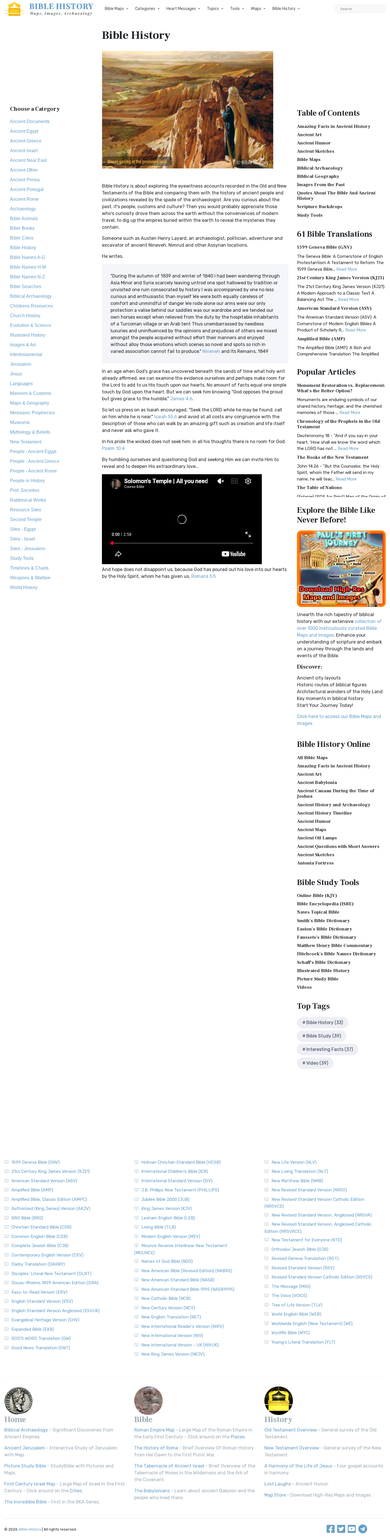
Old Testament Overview (290, 1430)
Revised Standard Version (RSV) (303, 1267)
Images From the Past (321, 185)
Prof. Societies (24, 490)
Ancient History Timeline (324, 813)
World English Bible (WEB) (296, 1314)
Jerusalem (20, 364)
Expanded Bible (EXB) (32, 1329)
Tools (235, 8)
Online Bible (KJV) (317, 895)
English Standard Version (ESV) (42, 1301)
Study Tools (22, 558)
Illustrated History (27, 335)
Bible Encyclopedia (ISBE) (325, 904)
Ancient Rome (24, 199)
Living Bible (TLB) (158, 1227)
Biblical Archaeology (31, 296)
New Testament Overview (291, 1448)
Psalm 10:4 (113, 448)
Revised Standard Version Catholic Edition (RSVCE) (322, 1277)
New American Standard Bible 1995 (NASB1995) (187, 1289)
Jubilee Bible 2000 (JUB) (165, 1199)
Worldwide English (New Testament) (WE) (312, 1323)
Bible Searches (25, 286)
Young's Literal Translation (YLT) (303, 1342)
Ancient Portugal (27, 189)
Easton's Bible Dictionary (324, 929)
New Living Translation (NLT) (300, 1171)
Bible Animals (24, 218)
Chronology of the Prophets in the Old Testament (338, 424)
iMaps (256, 8)
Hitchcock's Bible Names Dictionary (336, 954)
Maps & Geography (29, 403)
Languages (21, 383)
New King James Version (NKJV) (172, 1354)
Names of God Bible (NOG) (167, 1261)
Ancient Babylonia (317, 782)
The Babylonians (152, 1490)
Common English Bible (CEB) (39, 1236)
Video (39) (317, 1063)
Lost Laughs (277, 1484)
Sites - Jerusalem (27, 548)
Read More (346, 269)
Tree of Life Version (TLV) (297, 1305)
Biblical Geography (318, 176)
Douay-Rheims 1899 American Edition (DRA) (54, 1282)
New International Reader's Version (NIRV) (182, 1326)
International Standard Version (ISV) (176, 1180)
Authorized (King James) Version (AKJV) (50, 1208)
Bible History (283, 8)
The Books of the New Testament (332, 457)
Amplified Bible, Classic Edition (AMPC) (49, 1199)
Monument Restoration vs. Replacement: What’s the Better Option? (341, 388)
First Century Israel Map (29, 1484)
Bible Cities (21, 238)
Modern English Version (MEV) (170, 1236)
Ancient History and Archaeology (333, 805)
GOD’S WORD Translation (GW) (41, 1338)
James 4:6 (181, 398)
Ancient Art (309, 135)
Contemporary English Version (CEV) (47, 1255)
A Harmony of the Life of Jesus (298, 1466)
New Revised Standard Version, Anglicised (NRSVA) (322, 1215)
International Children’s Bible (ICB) (174, 1171)
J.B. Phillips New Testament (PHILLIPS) (180, 1190)
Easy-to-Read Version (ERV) (39, 1292)
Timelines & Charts (29, 568)
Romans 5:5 (203, 576)
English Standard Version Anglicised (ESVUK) (55, 1310)
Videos (304, 987)
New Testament (25, 441)
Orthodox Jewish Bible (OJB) (300, 1249)
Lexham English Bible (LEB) (168, 1218)
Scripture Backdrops (319, 207)
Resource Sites (25, 509)
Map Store (275, 1495)
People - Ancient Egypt (33, 451)
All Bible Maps (312, 758)
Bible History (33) (324, 1022)
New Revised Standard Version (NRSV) (309, 1190)
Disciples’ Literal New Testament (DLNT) (51, 1273)
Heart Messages (181, 8)
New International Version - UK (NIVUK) (180, 1345)
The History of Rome (156, 1448)
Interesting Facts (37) (329, 1049)
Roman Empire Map (154, 1430)
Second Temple (26, 519)
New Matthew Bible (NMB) (297, 1180)
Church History (25, 315)
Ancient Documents (30, 121)
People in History (27, 480)
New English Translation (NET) (171, 1317)
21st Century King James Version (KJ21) (340, 278)
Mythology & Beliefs (30, 432)
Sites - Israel (22, 538)
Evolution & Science (30, 325)
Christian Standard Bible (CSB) (41, 1227)
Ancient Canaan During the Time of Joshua (335, 793)
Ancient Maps (311, 830)
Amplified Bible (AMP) (321, 339)
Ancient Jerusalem (24, 1448)
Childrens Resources (31, 305)
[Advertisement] (48, 64)
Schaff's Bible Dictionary (324, 962)
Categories (145, 8)
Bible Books (22, 228)
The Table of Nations (319, 487)
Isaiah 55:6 (165, 416)
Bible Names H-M (28, 267)
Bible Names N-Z (27, 276)
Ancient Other (24, 170)
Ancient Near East (28, 160)
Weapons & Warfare (30, 577)
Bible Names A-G (27, 257)
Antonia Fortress (315, 863)
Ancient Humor (314, 143)
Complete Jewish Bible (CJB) (40, 1245)
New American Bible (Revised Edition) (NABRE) (186, 1270)
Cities (76, 1490)
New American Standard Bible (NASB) (177, 1279)
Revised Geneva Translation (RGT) (305, 1258)
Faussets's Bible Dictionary (326, 937)
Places (238, 1437)
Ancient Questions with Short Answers (338, 846)
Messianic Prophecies (32, 412)
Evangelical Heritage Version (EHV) (45, 1319)
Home (15, 1419)
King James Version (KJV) (166, 1208)
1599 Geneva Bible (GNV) (324, 247)
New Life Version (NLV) (294, 1162)
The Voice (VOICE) (289, 1295)
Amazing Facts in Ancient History (333, 126)
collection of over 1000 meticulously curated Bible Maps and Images (339, 628)
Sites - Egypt (23, 529)
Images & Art (23, 344)
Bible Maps (114, 8)
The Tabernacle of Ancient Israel (169, 1466)
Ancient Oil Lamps (317, 838)
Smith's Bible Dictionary (323, 921)
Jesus (16, 373)
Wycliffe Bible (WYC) (291, 1332)
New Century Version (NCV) (168, 1307)
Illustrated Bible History (323, 971)
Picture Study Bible (318, 979)
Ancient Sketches (315, 151)
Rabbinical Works (28, 500)
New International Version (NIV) (172, 1335)
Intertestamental (26, 354)
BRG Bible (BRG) (27, 1218)
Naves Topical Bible (318, 912)
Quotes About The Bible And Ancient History (336, 195)
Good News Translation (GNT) (40, 1347)
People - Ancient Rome (33, 471)
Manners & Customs (30, 393)
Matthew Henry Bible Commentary (334, 945)
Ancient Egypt (24, 131)
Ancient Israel (24, 150)
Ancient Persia (25, 179)
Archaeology (23, 208)
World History (23, 587)
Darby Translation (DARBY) (38, 1264)
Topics (213, 8)
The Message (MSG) (291, 1286)
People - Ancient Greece (34, 461)
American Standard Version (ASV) (334, 308)
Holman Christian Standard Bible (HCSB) (181, 1162)
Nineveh (211, 351)
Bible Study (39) (323, 1036)
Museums (20, 422)
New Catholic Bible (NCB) (165, 1298)
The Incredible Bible (25, 1502)
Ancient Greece (25, 140)
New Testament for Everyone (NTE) (307, 1240)
